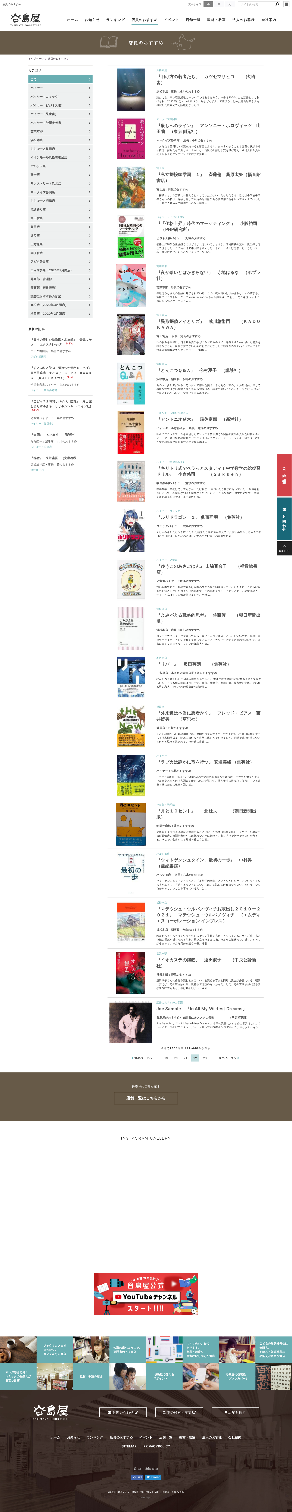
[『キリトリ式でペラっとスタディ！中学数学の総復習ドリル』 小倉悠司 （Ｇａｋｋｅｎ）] (130, 481)
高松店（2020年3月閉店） (49, 305)
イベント (171, 20)
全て (34, 79)
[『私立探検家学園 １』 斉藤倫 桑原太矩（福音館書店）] (130, 187)
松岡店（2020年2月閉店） (49, 313)
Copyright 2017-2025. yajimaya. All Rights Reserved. (146, 1491)
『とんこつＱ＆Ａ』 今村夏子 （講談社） (199, 370)
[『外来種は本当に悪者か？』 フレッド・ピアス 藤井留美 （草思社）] (130, 726)
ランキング (115, 20)
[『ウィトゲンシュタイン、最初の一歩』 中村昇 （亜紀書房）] (130, 873)
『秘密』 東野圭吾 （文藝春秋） (55, 458)
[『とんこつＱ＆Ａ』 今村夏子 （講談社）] (130, 383)
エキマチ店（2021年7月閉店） (52, 270)
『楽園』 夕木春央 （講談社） (54, 434)
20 (176, 1058)
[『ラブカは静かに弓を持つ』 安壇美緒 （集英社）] (130, 775)
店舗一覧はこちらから (146, 1098)
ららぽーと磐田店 (43, 149)
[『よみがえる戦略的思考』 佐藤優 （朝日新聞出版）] (130, 628)
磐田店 (160, 706)
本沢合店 (161, 657)
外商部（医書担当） (44, 287)
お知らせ (92, 20)
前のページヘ (143, 1058)
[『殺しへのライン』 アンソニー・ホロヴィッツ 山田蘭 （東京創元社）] (130, 138)
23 (205, 1058)
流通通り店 (38, 209)
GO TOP (284, 550)
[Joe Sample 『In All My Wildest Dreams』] (130, 1022)
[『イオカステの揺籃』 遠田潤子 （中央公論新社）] (130, 973)
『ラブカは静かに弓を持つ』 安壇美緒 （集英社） (205, 762)
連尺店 (35, 235)
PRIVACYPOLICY (156, 1446)
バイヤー (161, 755)
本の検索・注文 (284, 475)
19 (166, 1058)
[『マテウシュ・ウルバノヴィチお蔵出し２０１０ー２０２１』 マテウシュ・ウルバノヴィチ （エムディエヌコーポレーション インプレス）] (130, 922)
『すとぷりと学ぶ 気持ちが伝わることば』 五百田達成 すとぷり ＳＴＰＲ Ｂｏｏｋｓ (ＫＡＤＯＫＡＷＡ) (61, 373)
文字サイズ (195, 4)
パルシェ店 (163, 853)
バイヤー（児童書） (168, 559)
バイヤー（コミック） (169, 510)
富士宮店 (161, 315)
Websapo (146, 1497)
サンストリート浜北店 (46, 183)
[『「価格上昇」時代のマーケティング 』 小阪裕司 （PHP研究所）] (130, 236)
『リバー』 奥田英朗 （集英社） (193, 664)
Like (139, 1477)
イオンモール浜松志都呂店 (172, 413)
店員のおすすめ (144, 20)
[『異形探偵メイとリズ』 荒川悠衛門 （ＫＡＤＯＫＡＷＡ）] (130, 334)
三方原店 (37, 244)
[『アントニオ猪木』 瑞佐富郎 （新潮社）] (130, 432)
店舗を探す (236, 1412)
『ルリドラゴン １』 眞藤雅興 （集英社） (200, 517)
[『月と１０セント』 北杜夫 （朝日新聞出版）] (130, 824)
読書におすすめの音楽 (169, 1002)
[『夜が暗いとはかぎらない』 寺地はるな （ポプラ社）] (130, 285)
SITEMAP (129, 1446)
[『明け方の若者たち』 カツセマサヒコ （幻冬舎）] (130, 89)
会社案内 (268, 20)
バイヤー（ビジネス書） (170, 217)
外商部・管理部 (165, 804)
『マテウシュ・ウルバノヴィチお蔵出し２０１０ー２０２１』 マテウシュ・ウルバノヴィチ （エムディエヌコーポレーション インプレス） (208, 914)
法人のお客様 (243, 20)
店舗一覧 (193, 20)
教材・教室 (216, 20)
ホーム (72, 20)
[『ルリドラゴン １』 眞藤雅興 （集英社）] (130, 530)
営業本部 (161, 266)
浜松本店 (161, 70)
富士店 (160, 168)
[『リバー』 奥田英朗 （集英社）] (130, 677)
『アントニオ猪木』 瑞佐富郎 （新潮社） (199, 419)
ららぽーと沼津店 (43, 200)
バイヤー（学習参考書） (170, 462)
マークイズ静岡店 (166, 119)
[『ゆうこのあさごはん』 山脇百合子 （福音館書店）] (130, 579)
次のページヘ (228, 1058)
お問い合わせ (284, 520)
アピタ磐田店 (40, 261)
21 (185, 1058)
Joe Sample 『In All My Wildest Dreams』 (201, 1008)
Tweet (155, 1477)
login (286, 4)
